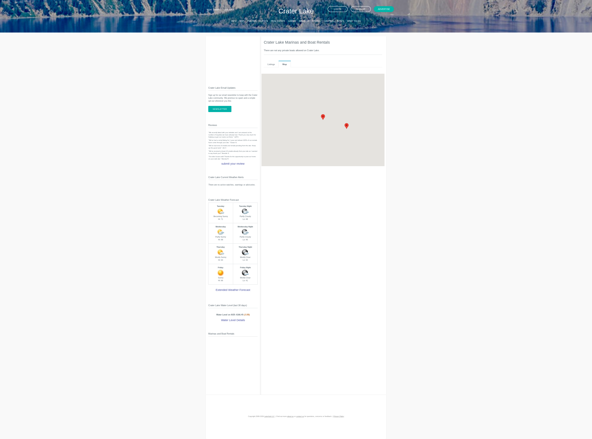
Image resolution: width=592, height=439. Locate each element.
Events (263, 21)
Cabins (292, 21)
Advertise (384, 9)
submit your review (233, 163)
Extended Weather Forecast (233, 289)
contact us (300, 416)
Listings (271, 64)
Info (233, 21)
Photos (251, 21)
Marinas (304, 21)
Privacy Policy (338, 416)
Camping (329, 21)
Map (242, 21)
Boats (340, 21)
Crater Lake (296, 11)
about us (290, 416)
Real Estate (278, 21)
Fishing (316, 21)
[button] (323, 117)
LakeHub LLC (269, 416)
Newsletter (220, 109)
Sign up (360, 9)
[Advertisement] (233, 58)
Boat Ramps (214, 9)
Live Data (229, 9)
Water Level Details (233, 320)
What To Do (354, 21)
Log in (337, 9)
